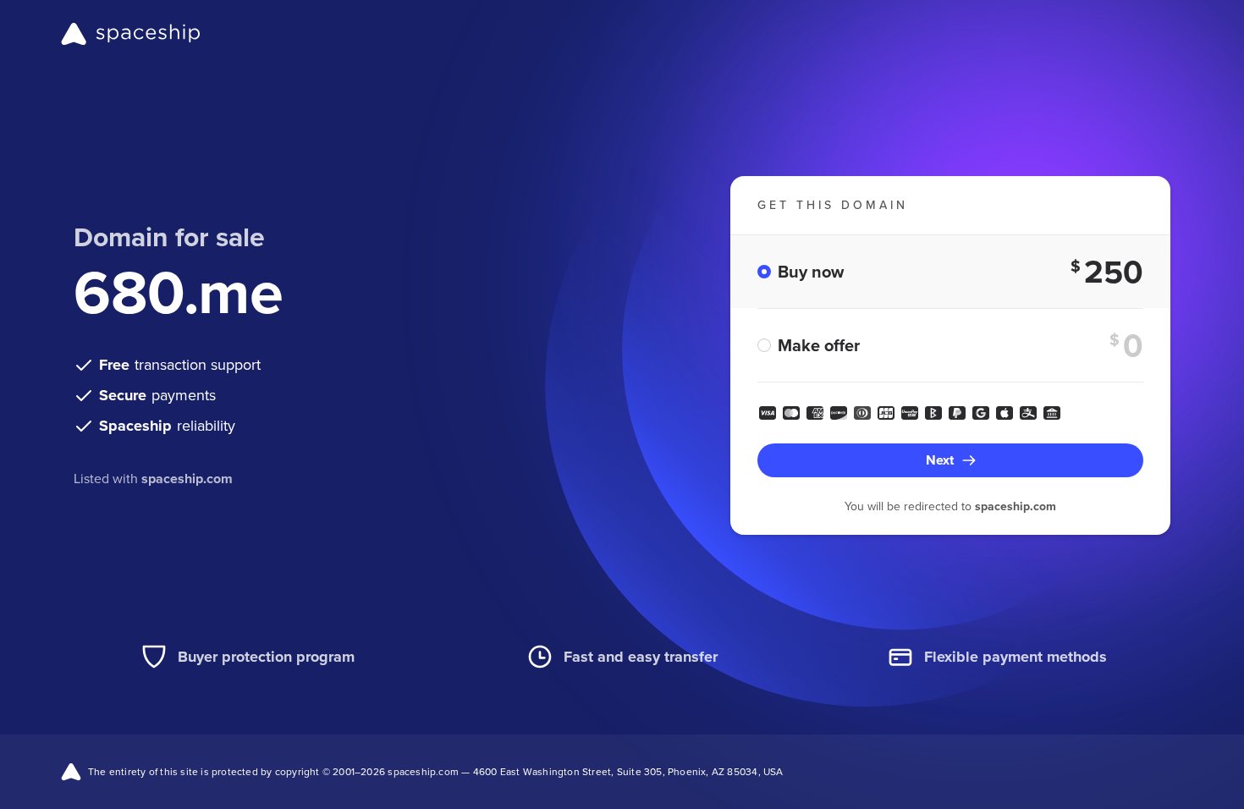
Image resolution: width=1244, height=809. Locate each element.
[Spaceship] (131, 34)
